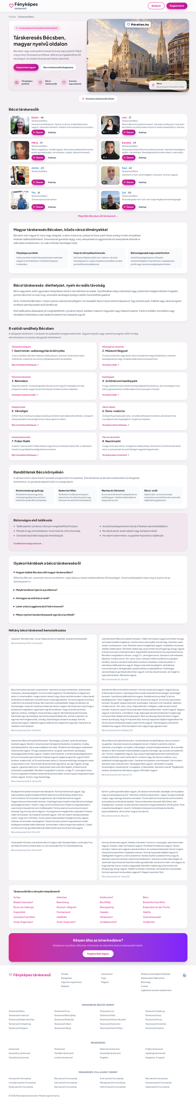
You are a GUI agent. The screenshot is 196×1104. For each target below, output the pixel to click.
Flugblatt (104, 1057)
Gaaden (104, 912)
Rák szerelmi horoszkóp (156, 1078)
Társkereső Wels (107, 1015)
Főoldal (12, 16)
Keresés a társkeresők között (98, 98)
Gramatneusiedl (152, 916)
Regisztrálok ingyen (26, 67)
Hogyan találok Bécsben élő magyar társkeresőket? (44, 572)
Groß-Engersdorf (23, 921)
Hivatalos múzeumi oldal (25, 394)
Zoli (124, 192)
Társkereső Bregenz (18, 1028)
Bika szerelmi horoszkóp (65, 1078)
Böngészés (66, 978)
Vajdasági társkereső (155, 1053)
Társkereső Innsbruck (19, 1015)
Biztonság (145, 982)
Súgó (103, 978)
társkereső (14, 1049)
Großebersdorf (108, 921)
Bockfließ (105, 902)
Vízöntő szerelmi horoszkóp (113, 1086)
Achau (16, 897)
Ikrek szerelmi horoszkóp (111, 1078)
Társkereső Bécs (17, 1011)
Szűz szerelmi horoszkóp (65, 1082)
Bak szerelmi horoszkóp (65, 1086)
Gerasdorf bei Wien (24, 916)
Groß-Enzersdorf (66, 921)
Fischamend (63, 912)
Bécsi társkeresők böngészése (58, 67)
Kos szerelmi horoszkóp (20, 1078)
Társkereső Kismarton (110, 1023)
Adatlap (52, 132)
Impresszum (107, 974)
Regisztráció (177, 5)
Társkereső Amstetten (155, 1023)
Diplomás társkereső (110, 1049)
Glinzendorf (106, 916)
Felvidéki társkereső (64, 1053)
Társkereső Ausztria (154, 1028)
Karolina (126, 142)
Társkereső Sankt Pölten (111, 1028)
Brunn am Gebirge (23, 907)
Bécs (146, 897)
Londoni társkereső (63, 1057)
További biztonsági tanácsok (28, 543)
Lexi (124, 117)
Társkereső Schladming (20, 1023)
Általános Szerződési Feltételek (155, 974)
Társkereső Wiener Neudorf (113, 1019)
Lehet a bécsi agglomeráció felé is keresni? (40, 606)
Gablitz (147, 912)
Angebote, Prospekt (155, 1057)
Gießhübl (62, 916)
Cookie (144, 986)
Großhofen (149, 921)
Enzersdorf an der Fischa (156, 907)
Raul (124, 167)
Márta (34, 142)
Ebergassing (107, 907)
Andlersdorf (106, 897)
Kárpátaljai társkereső (110, 1053)
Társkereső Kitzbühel (64, 1019)
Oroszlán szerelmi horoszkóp (22, 1082)
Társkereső (59, 1049)
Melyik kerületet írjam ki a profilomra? (36, 589)
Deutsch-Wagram (67, 907)
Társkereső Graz (62, 1011)
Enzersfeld (19, 912)
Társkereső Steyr (153, 1015)
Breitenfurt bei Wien (154, 902)
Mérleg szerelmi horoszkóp (112, 1082)
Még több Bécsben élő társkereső (98, 215)
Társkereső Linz (107, 1011)
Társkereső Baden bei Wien (22, 1019)
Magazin (105, 982)
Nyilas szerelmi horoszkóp (21, 1086)
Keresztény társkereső (19, 1053)
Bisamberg (63, 902)
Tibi (33, 192)
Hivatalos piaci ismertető (115, 455)
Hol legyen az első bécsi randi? (33, 598)
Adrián (35, 167)
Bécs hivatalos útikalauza (25, 364)
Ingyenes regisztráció (71, 982)
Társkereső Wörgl (62, 1028)
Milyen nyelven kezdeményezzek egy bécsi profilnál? (45, 614)
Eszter (35, 117)
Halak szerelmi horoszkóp (157, 1086)
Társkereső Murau (153, 1019)
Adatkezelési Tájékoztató (153, 978)
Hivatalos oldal (110, 364)
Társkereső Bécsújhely (65, 1015)
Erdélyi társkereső (154, 1049)
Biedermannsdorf (23, 902)
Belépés (156, 5)
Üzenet (38, 132)
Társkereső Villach (62, 1023)
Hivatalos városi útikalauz (115, 425)
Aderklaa (62, 897)
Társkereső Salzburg (155, 1011)
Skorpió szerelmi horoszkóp (158, 1082)
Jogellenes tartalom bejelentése (156, 990)
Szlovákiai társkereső (19, 1057)
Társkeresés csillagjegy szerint (98, 1072)
